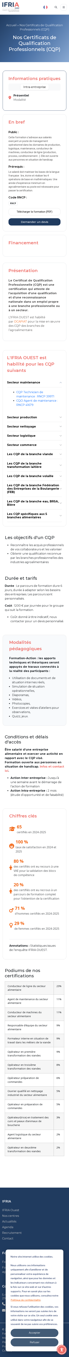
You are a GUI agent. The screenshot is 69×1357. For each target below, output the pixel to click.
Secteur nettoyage (21, 426)
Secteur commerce (22, 445)
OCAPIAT (20, 321)
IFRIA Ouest (10, 1210)
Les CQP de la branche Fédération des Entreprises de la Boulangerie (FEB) (33, 489)
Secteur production (22, 417)
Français (45, 7)
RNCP (13, 203)
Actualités (9, 1221)
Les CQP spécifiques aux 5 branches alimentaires (27, 515)
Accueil (11, 25)
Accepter (34, 1332)
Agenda (7, 1227)
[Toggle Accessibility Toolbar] (61, 1349)
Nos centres (10, 1216)
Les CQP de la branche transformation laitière (24, 465)
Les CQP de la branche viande (30, 454)
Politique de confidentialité (26, 1299)
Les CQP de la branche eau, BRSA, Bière (33, 503)
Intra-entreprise (34, 87)
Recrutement (12, 1233)
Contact (7, 1238)
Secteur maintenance (23, 382)
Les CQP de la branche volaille (30, 476)
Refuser (34, 1342)
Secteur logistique (21, 435)
